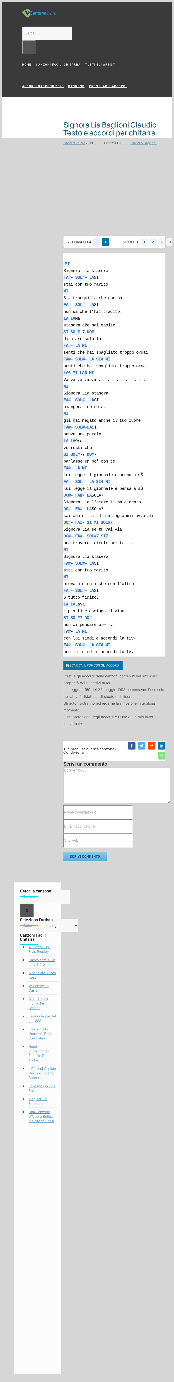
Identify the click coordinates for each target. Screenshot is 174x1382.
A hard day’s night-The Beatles (38, 1003)
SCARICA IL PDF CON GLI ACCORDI (94, 665)
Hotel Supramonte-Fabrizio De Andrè (39, 1053)
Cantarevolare (74, 143)
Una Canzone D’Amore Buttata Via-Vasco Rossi (41, 1116)
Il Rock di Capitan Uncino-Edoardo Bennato (42, 1073)
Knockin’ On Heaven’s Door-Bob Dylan (41, 1033)
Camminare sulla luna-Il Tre (42, 962)
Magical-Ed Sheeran (38, 1101)
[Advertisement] (114, 190)
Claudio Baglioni (143, 143)
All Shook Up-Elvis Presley (40, 949)
